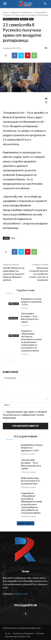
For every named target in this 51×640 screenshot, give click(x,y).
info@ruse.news (20, 594)
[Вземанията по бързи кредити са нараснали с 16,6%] (13, 301)
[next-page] (12, 361)
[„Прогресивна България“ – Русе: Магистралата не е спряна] (13, 315)
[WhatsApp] (34, 55)
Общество (24, 19)
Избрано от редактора (21, 12)
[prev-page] (7, 361)
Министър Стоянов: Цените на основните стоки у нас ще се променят (38, 274)
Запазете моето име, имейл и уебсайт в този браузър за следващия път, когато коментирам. (25, 415)
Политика (13, 318)
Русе (31, 19)
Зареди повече (24, 523)
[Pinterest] (27, 55)
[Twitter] (21, 55)
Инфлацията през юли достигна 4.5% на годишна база (30, 481)
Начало (6, 12)
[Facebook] (14, 55)
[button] (45, 4)
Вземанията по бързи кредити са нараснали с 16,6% (31, 302)
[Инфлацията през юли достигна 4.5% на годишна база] (13, 480)
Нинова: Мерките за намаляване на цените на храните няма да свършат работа (13, 274)
